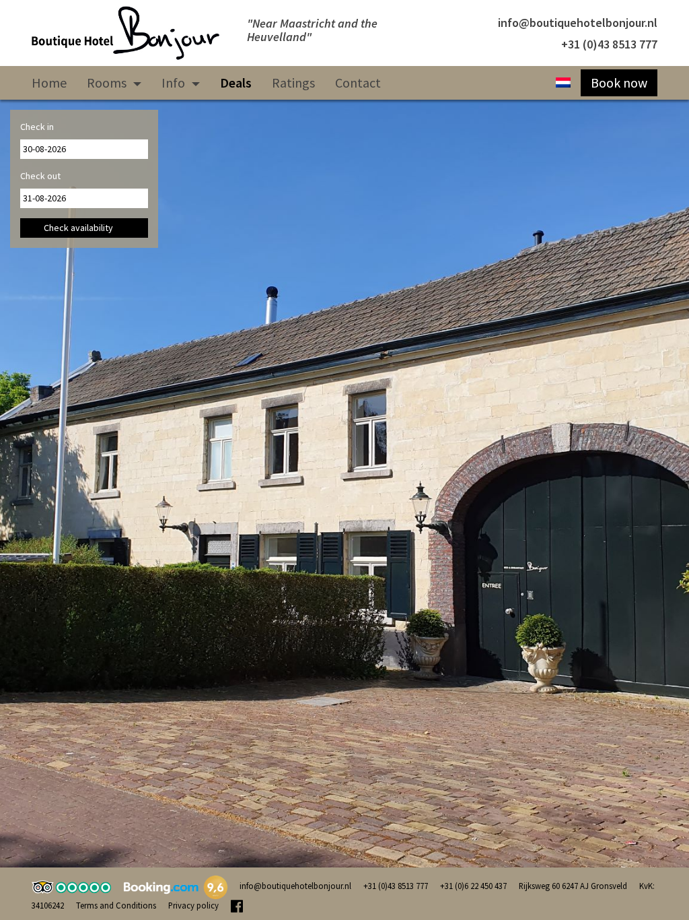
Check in (37, 127)
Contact (358, 82)
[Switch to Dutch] (563, 83)
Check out (40, 176)
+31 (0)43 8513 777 (609, 44)
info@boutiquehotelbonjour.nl (577, 22)
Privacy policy (193, 905)
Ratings (293, 82)
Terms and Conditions (116, 905)
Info (174, 82)
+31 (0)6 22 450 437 (473, 885)
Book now (619, 82)
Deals (236, 82)
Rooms (108, 82)
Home (49, 82)
